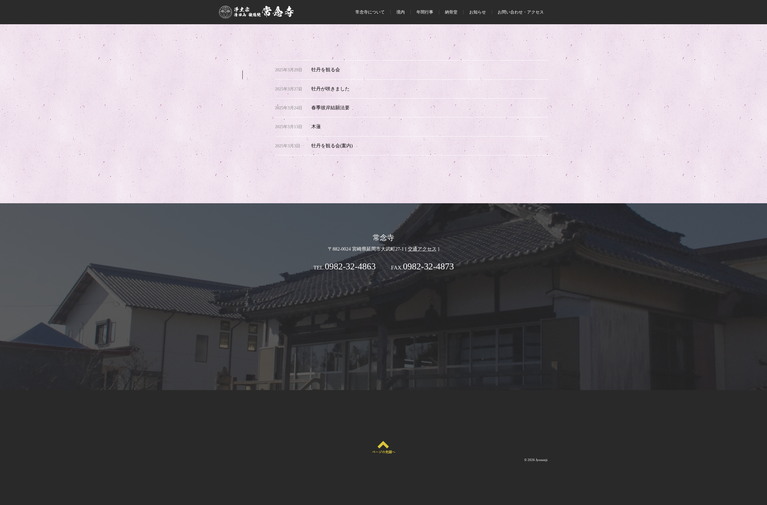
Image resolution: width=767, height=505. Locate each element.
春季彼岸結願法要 (330, 107)
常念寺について (370, 12)
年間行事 (424, 12)
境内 (400, 12)
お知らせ (477, 12)
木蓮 (316, 126)
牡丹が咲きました (330, 88)
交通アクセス (422, 248)
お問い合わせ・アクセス (521, 12)
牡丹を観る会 (325, 69)
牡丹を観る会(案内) (332, 145)
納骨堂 (451, 12)
